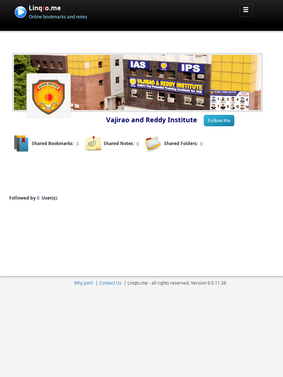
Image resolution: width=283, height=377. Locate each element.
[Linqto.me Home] (20, 11)
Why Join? (83, 283)
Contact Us (110, 283)
